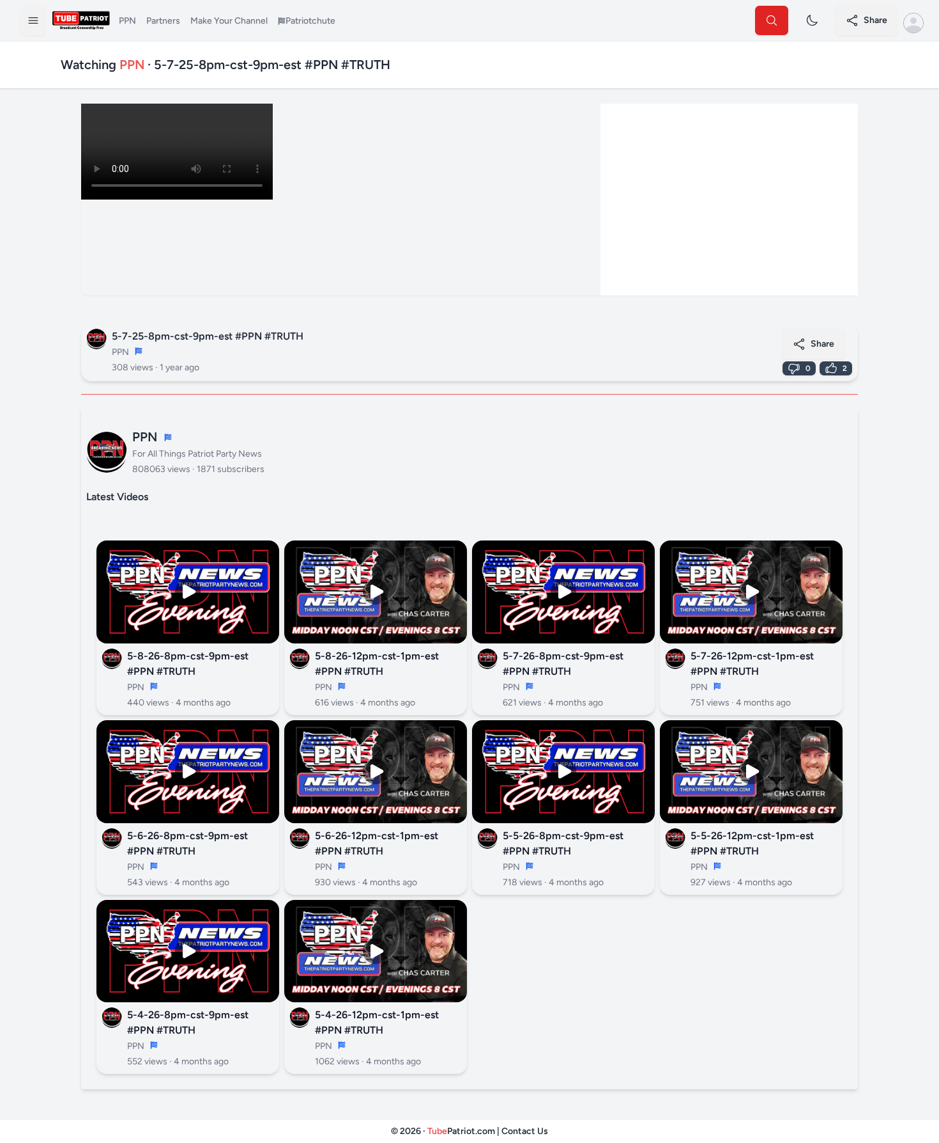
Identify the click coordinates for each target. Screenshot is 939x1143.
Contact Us (524, 1131)
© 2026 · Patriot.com (444, 1131)
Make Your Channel (229, 20)
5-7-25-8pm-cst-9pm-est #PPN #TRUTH (207, 336)
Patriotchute (310, 20)
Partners (163, 20)
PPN (127, 20)
